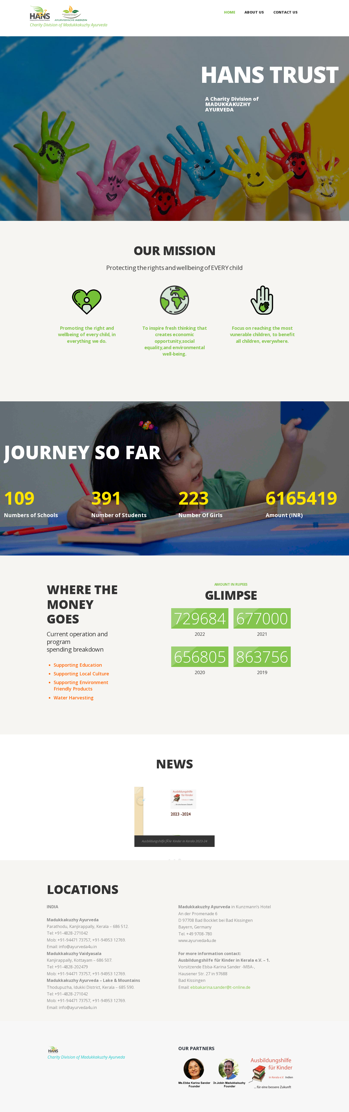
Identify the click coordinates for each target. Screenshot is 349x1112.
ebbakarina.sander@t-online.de (220, 987)
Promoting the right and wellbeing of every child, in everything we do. (86, 334)
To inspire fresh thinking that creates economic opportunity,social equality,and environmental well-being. (174, 341)
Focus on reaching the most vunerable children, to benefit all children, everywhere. (262, 334)
